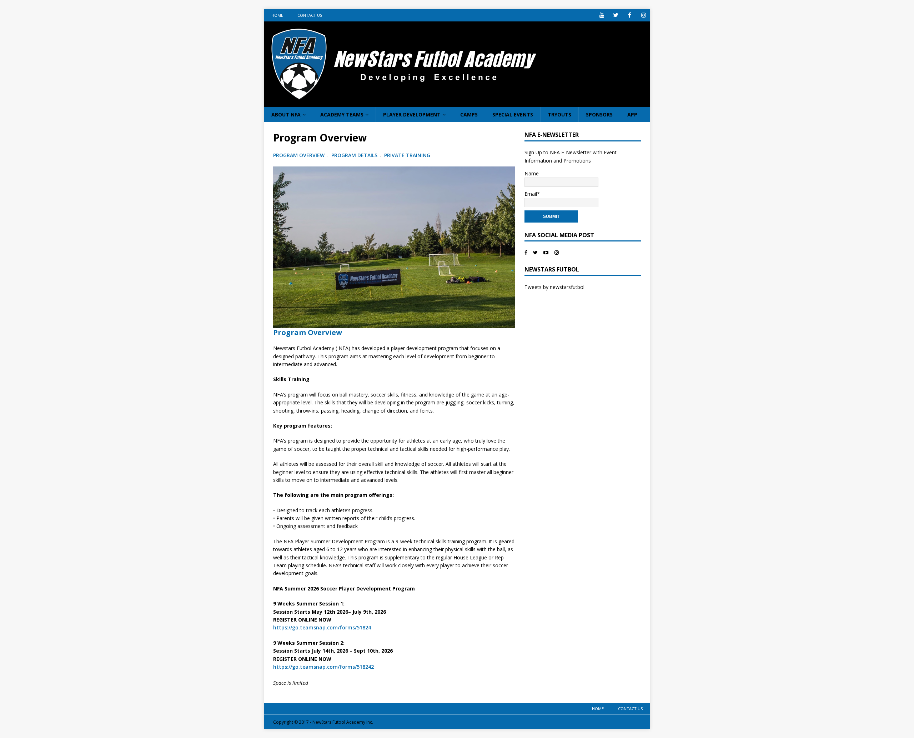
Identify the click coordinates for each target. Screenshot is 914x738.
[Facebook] (629, 15)
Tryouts (559, 114)
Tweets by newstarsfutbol (554, 287)
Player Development (412, 114)
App (632, 114)
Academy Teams (341, 114)
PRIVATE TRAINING (407, 155)
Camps (469, 114)
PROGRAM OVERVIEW (299, 155)
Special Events (512, 114)
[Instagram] (643, 15)
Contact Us (309, 15)
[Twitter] (615, 15)
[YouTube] (602, 15)
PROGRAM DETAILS (354, 155)
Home (277, 15)
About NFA (286, 114)
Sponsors (599, 114)
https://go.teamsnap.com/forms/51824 (322, 627)
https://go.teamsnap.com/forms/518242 (323, 666)
